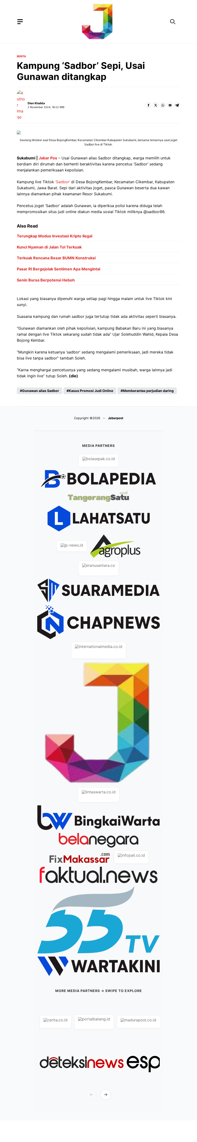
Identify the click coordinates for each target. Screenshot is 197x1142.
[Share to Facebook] (148, 105)
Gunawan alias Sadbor (40, 391)
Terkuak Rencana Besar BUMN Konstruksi (56, 257)
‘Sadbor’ (62, 181)
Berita (21, 56)
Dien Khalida (36, 103)
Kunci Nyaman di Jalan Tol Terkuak (49, 247)
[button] (172, 22)
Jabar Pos (47, 158)
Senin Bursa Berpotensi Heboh (46, 280)
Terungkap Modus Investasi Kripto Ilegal (54, 236)
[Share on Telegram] (177, 105)
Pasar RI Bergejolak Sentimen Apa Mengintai (58, 269)
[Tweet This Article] (156, 105)
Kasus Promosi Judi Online (91, 391)
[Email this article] (170, 105)
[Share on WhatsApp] (163, 105)
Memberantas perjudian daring (148, 391)
